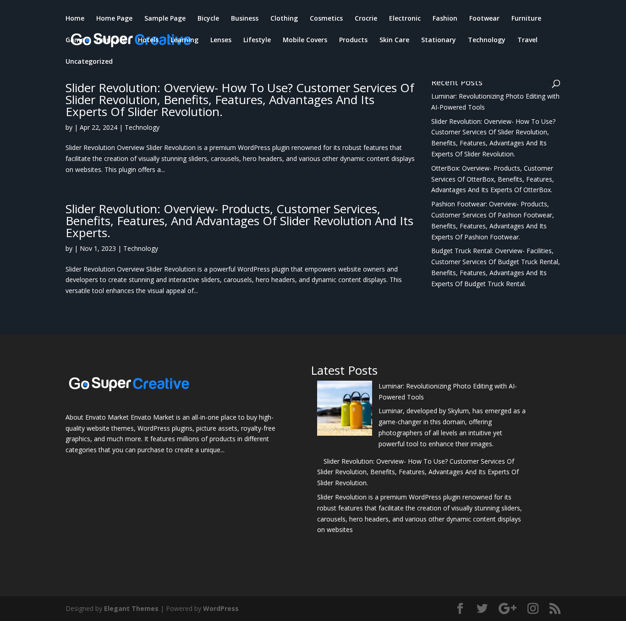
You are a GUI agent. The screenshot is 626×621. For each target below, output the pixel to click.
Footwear (484, 18)
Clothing (284, 18)
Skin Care (394, 40)
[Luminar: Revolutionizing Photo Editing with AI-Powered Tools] (344, 410)
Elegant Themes (131, 608)
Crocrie (366, 18)
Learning (184, 40)
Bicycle (208, 18)
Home (75, 18)
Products (353, 40)
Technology (486, 40)
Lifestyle (257, 40)
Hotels (148, 40)
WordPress (221, 608)
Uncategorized (89, 62)
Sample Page (165, 18)
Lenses (220, 40)
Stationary (438, 40)
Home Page (114, 18)
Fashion (445, 18)
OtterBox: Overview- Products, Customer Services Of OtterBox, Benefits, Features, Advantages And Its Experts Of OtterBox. (492, 179)
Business (244, 18)
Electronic (405, 18)
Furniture (526, 18)
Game (75, 40)
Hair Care (111, 40)
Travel (527, 40)
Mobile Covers (305, 40)
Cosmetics (326, 18)
